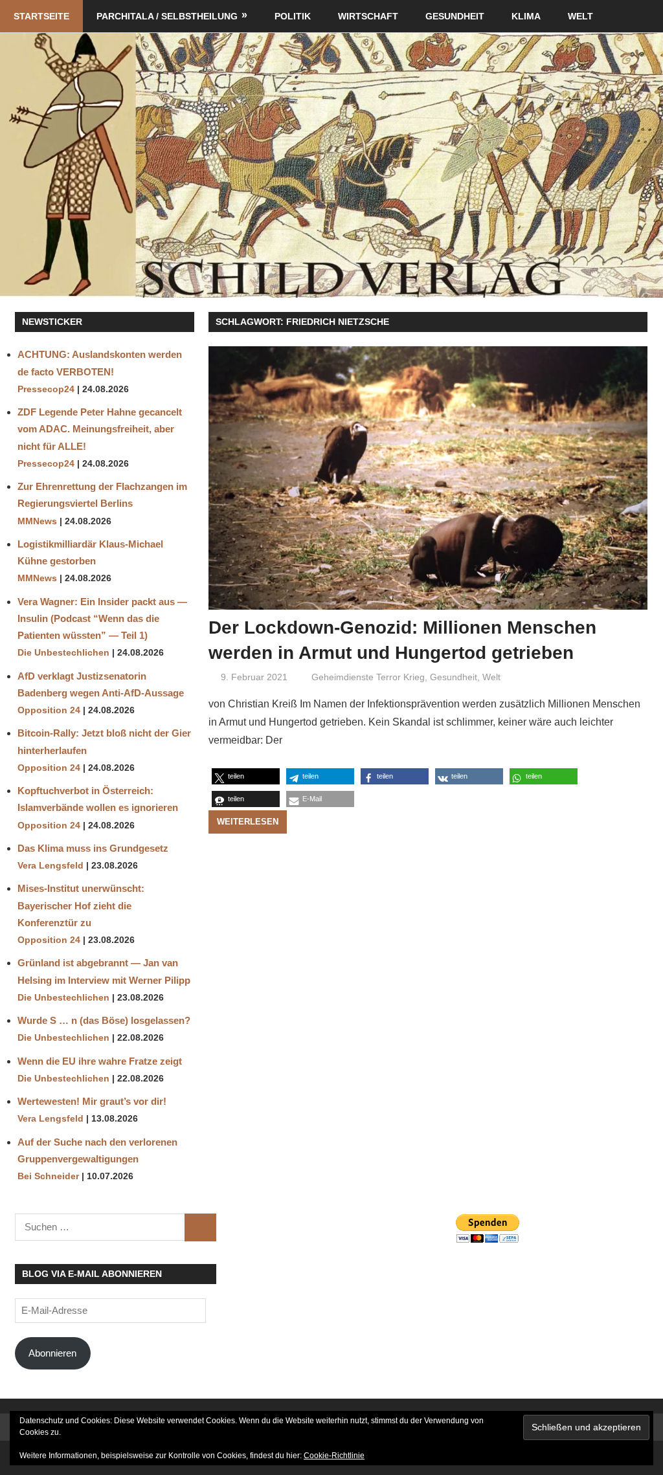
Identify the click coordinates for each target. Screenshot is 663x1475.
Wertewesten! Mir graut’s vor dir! (91, 1101)
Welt (580, 16)
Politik (293, 16)
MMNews (37, 521)
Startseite (41, 16)
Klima (526, 16)
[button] (246, 776)
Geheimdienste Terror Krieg (368, 677)
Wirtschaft (368, 16)
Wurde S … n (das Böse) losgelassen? (103, 1020)
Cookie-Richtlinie (334, 1455)
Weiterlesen (247, 821)
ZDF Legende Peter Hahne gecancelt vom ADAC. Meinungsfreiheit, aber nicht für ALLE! (99, 429)
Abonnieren (52, 1353)
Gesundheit (454, 16)
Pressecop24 (45, 389)
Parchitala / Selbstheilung (167, 16)
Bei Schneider (48, 1176)
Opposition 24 (48, 710)
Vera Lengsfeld (50, 866)
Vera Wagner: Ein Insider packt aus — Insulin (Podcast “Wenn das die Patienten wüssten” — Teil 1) (102, 618)
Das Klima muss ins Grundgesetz (92, 848)
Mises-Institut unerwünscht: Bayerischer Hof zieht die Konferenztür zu (80, 905)
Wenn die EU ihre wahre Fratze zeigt (99, 1061)
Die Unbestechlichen (63, 653)
